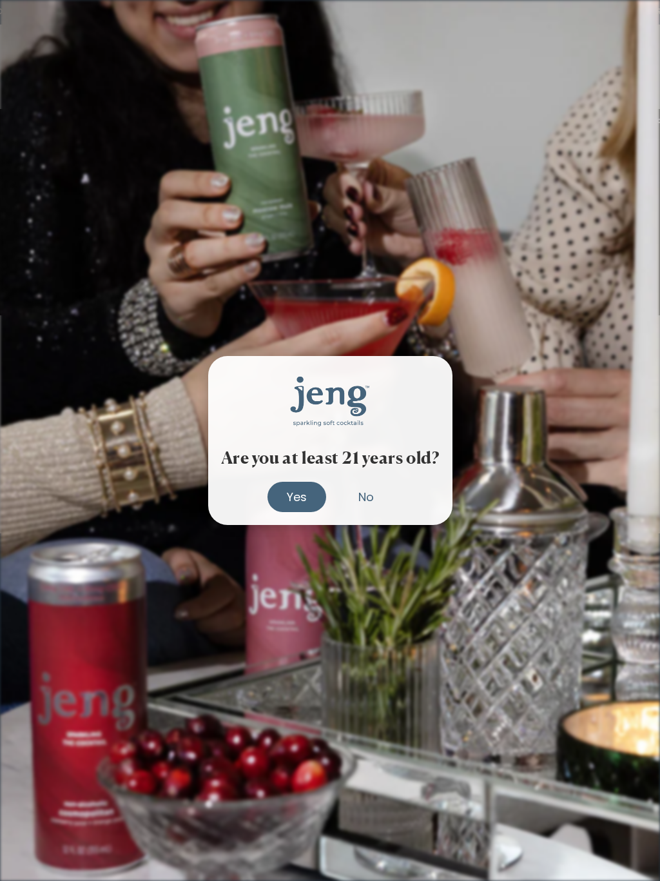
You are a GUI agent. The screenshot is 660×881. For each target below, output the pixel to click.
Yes (297, 497)
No (366, 497)
